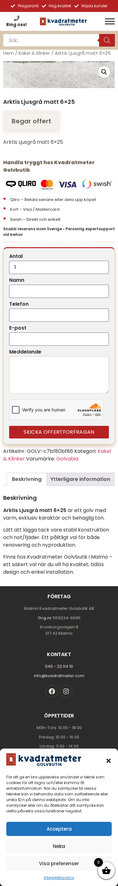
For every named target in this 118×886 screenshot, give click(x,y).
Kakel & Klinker (34, 53)
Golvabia (67, 458)
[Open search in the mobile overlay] (59, 40)
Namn (16, 280)
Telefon (19, 304)
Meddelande (25, 351)
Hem (8, 53)
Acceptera (59, 829)
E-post (17, 328)
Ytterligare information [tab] (80, 479)
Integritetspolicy (59, 877)
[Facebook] (52, 691)
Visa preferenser (59, 863)
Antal (16, 256)
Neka (59, 846)
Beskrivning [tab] (27, 479)
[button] (108, 761)
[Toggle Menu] (110, 21)
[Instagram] (66, 691)
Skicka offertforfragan (59, 432)
